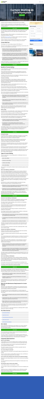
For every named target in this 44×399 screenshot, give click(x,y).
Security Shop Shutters (6, 312)
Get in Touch (15, 28)
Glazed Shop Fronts (5, 314)
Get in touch (22, 15)
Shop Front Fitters (8, 36)
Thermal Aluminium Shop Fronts (7, 317)
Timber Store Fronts (5, 319)
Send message (36, 40)
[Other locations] (40, 2)
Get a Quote (15, 64)
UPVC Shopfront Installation (6, 321)
